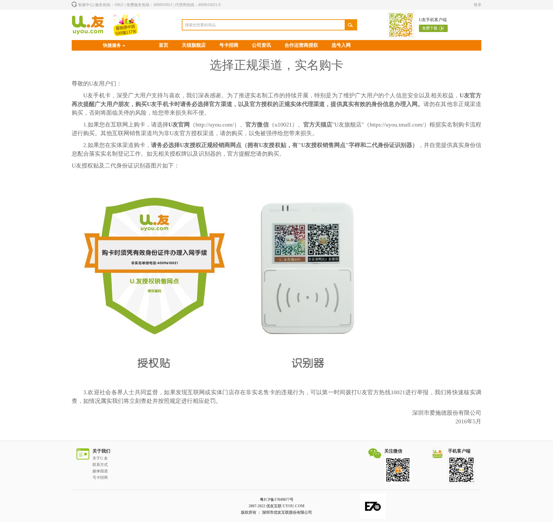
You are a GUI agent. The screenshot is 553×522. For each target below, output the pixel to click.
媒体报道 (100, 471)
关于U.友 (100, 458)
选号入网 (341, 45)
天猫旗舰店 (194, 45)
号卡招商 (228, 45)
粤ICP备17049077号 (276, 499)
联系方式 (100, 464)
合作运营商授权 (301, 45)
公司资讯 (261, 45)
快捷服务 (112, 45)
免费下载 (429, 28)
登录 (477, 5)
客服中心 (85, 5)
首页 (163, 45)
